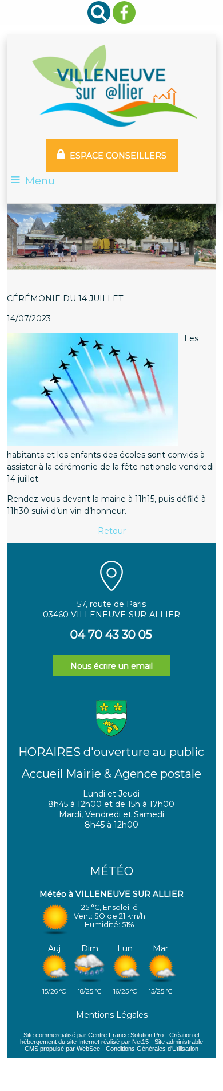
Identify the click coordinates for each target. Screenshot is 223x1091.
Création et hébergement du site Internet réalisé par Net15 (110, 1038)
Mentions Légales (112, 1015)
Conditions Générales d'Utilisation (152, 1048)
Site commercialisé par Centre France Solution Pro (93, 1034)
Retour (112, 531)
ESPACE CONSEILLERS (118, 156)
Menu (40, 181)
